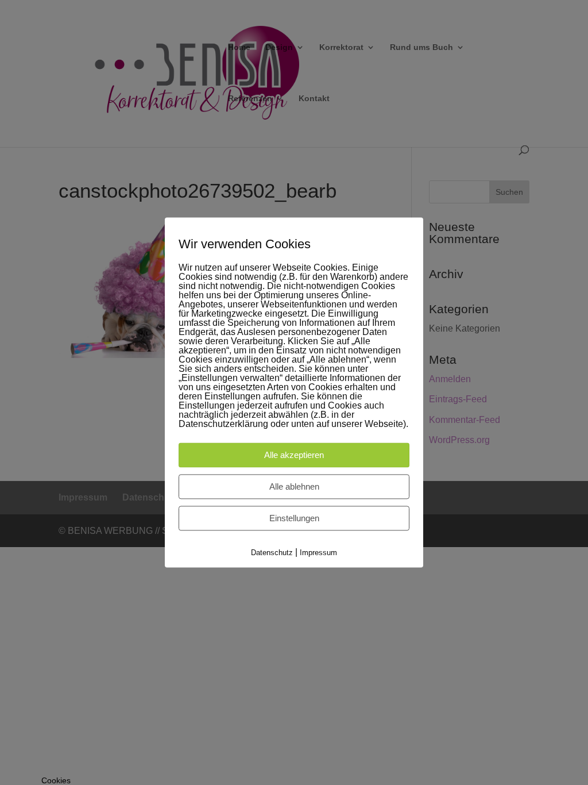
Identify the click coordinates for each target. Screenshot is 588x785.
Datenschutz (272, 552)
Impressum (318, 552)
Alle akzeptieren (294, 455)
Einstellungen (294, 518)
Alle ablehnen (294, 486)
